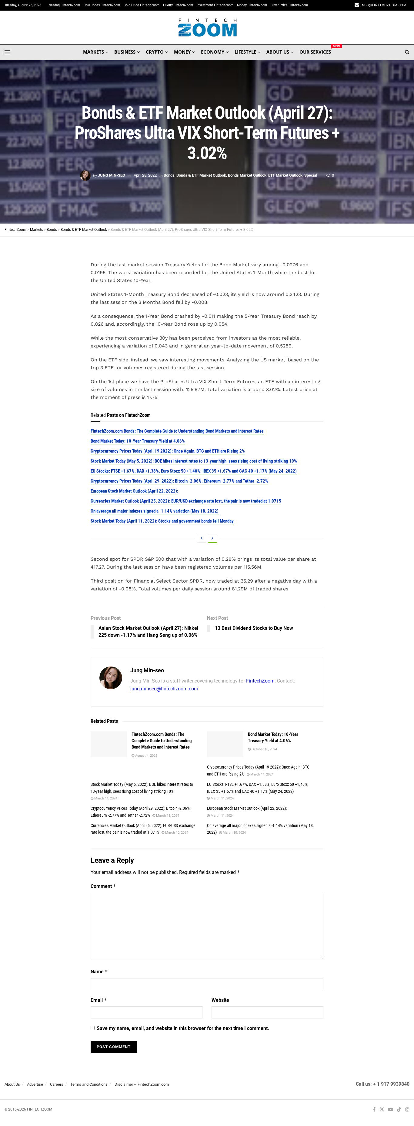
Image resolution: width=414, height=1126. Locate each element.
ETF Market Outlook (285, 175)
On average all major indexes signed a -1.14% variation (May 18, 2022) (155, 511)
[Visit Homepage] (207, 27)
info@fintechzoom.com (383, 5)
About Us (12, 1084)
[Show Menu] (7, 52)
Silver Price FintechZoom (289, 5)
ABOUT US (277, 52)
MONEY (182, 52)
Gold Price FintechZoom (141, 5)
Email (99, 1000)
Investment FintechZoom (215, 5)
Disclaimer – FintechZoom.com (142, 1084)
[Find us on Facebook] (374, 1109)
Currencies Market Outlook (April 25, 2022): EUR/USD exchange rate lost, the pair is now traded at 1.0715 (186, 501)
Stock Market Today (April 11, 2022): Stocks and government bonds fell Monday (162, 521)
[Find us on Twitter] (381, 1109)
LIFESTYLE (245, 52)
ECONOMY (212, 52)
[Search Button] (407, 52)
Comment (103, 886)
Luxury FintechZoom (178, 5)
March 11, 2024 (261, 774)
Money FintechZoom (252, 5)
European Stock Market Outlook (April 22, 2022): (134, 491)
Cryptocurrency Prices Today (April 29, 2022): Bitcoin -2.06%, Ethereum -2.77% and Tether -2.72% (179, 481)
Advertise (35, 1084)
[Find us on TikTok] (399, 1110)
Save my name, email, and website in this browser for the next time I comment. (183, 1028)
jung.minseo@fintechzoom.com (164, 689)
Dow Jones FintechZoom (102, 5)
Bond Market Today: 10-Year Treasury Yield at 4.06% (138, 441)
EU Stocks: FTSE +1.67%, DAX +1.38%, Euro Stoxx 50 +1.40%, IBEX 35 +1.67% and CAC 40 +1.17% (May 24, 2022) (194, 471)
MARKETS (93, 52)
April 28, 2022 (145, 175)
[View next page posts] (212, 538)
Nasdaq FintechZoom (64, 5)
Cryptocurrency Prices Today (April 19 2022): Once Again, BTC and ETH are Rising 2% (168, 451)
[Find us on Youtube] (390, 1109)
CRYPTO (155, 52)
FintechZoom (260, 681)
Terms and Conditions (89, 1084)
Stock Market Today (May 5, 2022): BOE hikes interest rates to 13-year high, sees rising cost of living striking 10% (194, 461)
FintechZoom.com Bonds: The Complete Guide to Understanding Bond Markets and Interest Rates (177, 431)
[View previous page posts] (201, 538)
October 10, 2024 (264, 749)
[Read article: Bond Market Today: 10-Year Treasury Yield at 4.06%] (225, 744)
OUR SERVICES (315, 51)
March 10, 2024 (176, 833)
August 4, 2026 (145, 756)
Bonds (169, 175)
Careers (56, 1084)
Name (99, 972)
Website (220, 1000)
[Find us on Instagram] (407, 1109)
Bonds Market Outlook (247, 175)
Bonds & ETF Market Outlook (201, 175)
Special (310, 175)
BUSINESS (124, 52)
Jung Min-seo (111, 175)
